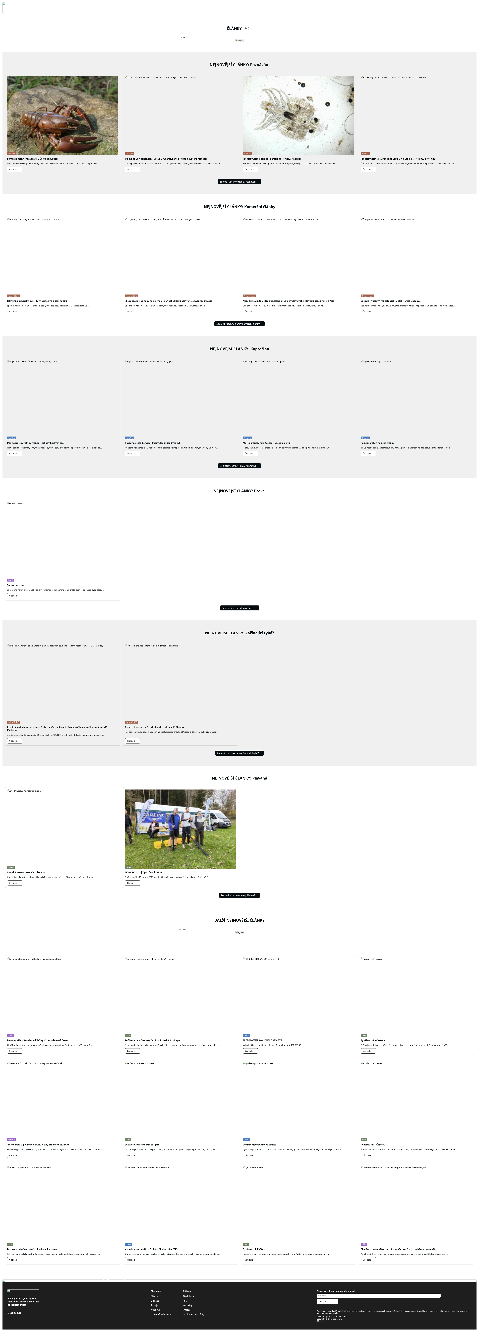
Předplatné (188, 1296)
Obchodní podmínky (193, 1314)
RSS (185, 1301)
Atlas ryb (155, 1310)
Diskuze (155, 1301)
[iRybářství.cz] (3, 7)
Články (154, 1296)
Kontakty (187, 1305)
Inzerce (186, 1310)
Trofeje (154, 1305)
